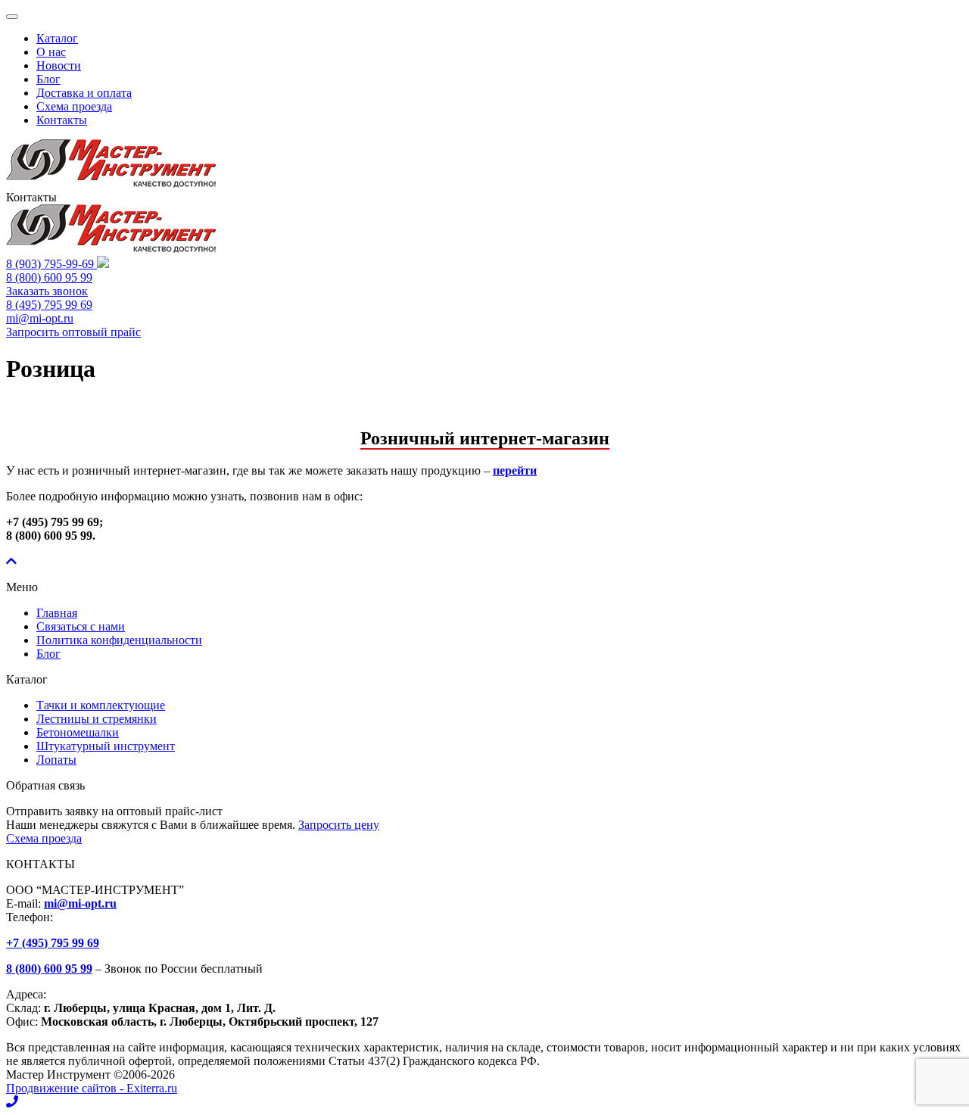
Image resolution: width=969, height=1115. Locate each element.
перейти (515, 470)
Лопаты (56, 759)
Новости (58, 65)
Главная (56, 612)
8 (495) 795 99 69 (49, 304)
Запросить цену (338, 824)
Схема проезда (74, 106)
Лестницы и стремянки (96, 718)
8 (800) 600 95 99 (49, 277)
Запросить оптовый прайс (73, 331)
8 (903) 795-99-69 (51, 263)
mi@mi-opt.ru (39, 318)
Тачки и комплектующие (100, 705)
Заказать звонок (47, 291)
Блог (48, 79)
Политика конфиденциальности (119, 640)
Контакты (61, 120)
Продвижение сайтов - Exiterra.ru (91, 1088)
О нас (51, 51)
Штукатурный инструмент (105, 746)
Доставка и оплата (84, 92)
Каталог (57, 38)
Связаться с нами (80, 626)
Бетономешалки (77, 732)
